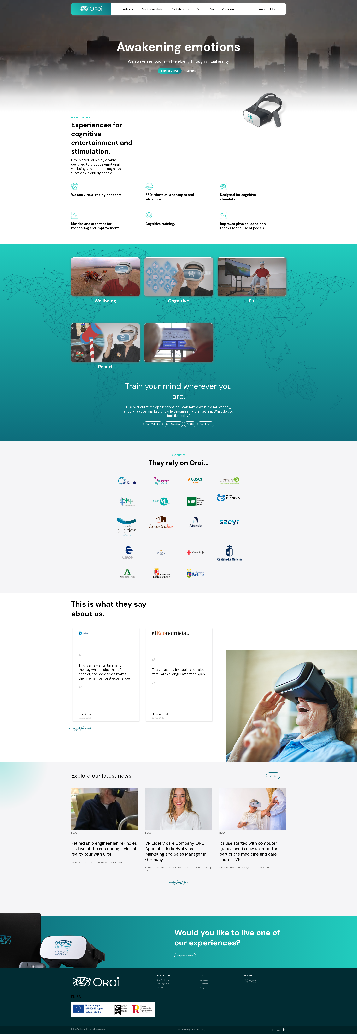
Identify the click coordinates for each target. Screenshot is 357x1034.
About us (191, 70)
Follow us (276, 1030)
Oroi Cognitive (173, 424)
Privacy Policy (184, 1029)
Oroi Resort (205, 424)
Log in (260, 9)
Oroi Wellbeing (153, 424)
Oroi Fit (190, 424)
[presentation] (81, 728)
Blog (212, 9)
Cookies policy (198, 1029)
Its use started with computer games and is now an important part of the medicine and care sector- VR (101, 851)
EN (271, 9)
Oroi (199, 9)
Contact (204, 984)
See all (273, 775)
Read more (105, 316)
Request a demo (169, 70)
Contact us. (228, 9)
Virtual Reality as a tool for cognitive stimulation (244, 846)
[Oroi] (91, 9)
